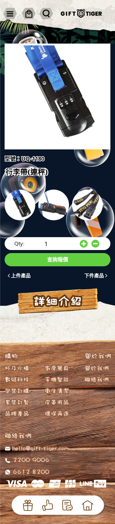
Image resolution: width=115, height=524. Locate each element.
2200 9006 (30, 460)
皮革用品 (56, 402)
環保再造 (56, 413)
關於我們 (96, 368)
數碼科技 (17, 379)
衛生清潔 (56, 391)
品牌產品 (17, 413)
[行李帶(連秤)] (57, 96)
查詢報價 (57, 259)
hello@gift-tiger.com (40, 448)
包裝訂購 (17, 391)
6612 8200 (30, 471)
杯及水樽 (17, 368)
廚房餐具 (56, 368)
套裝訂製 (17, 402)
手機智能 (56, 379)
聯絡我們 (96, 379)
